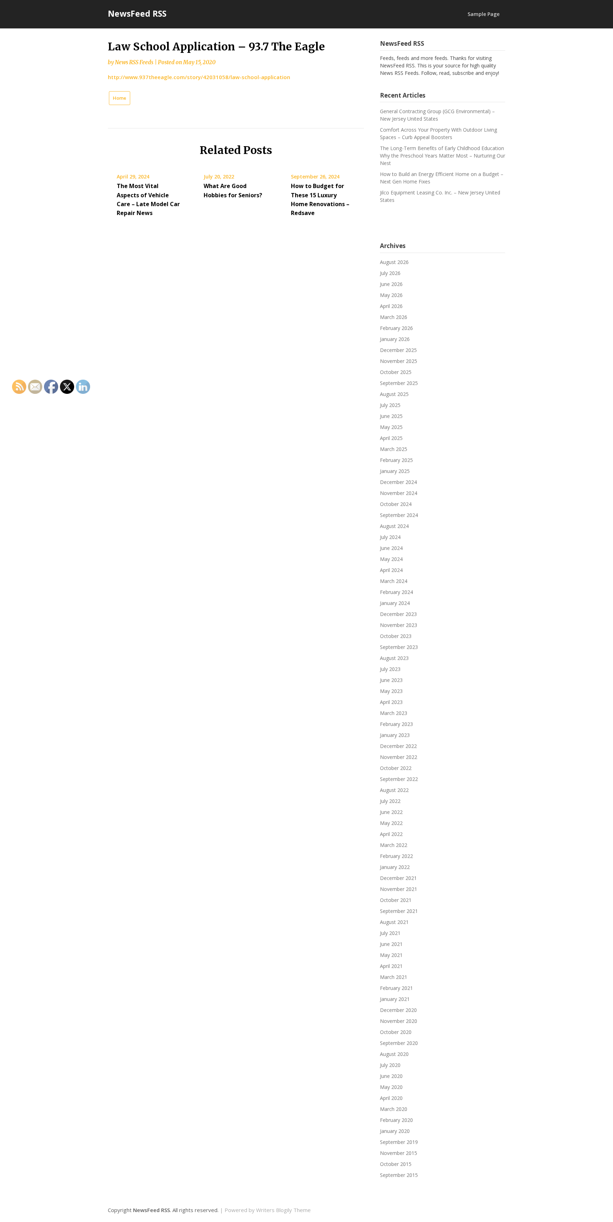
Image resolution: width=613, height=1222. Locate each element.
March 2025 (393, 449)
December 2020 (398, 1010)
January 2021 (395, 999)
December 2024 (398, 482)
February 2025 (396, 460)
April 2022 (391, 834)
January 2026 (395, 339)
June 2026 (391, 284)
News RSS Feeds (134, 62)
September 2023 (399, 647)
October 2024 (396, 504)
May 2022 (391, 823)
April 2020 (391, 1098)
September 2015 (399, 1175)
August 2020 (394, 1054)
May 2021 (391, 955)
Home (119, 98)
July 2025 (390, 405)
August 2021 (394, 922)
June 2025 (391, 416)
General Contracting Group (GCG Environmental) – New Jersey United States (437, 115)
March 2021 (393, 977)
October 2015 (396, 1164)
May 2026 (391, 295)
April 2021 (391, 966)
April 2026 (391, 306)
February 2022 (396, 856)
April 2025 (391, 438)
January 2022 (395, 867)
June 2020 (391, 1076)
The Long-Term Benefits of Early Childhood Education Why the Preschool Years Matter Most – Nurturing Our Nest (442, 155)
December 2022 (398, 746)
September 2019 (399, 1142)
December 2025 (398, 350)
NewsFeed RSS (137, 13)
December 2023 (398, 614)
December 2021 (398, 878)
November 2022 (398, 757)
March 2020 (393, 1109)
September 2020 (399, 1043)
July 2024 (390, 537)
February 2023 (396, 724)
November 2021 (398, 889)
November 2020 (398, 1021)
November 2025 (398, 361)
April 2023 (391, 702)
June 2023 (391, 680)
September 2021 (399, 911)
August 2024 (394, 526)
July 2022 (390, 801)
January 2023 (395, 735)
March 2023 (393, 713)
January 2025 (395, 471)
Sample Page (483, 14)
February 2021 (396, 988)
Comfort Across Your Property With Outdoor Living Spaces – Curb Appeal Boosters (438, 133)
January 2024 (395, 603)
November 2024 (398, 493)
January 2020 (395, 1131)
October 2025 (396, 372)
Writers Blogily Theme (283, 1209)
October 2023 (396, 636)
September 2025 (399, 383)
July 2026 (390, 273)
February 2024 (396, 592)
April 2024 (391, 570)
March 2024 (393, 581)
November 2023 (398, 625)
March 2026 (393, 317)
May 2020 (391, 1087)
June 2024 (391, 548)
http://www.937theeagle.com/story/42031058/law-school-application (199, 77)
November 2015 (398, 1153)
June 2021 (391, 944)
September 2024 (399, 515)
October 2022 (396, 768)
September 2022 (399, 779)
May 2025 (391, 427)
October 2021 (396, 900)
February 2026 (396, 328)
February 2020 (396, 1120)
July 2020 (390, 1065)
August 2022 (394, 790)
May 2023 (391, 691)
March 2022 (393, 845)
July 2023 (390, 669)
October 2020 (396, 1032)
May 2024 (391, 559)
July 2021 (390, 933)
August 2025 (394, 394)
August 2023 (394, 658)
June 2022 (391, 812)
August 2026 (394, 262)
